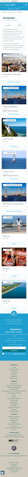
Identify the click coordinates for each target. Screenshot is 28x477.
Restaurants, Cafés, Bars (14, 81)
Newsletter (15, 471)
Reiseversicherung (14, 470)
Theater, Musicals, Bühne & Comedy (14, 436)
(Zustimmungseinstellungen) (14, 468)
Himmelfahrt (14, 406)
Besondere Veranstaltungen (14, 211)
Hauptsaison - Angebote (14, 398)
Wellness (14, 243)
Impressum (14, 464)
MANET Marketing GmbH (16, 323)
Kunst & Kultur (14, 146)
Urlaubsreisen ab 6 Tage (14, 393)
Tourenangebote (14, 389)
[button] (11, 5)
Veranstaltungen (14, 432)
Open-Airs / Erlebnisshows (14, 435)
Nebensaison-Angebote (14, 387)
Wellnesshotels (14, 378)
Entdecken (14, 414)
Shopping (14, 276)
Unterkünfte (14, 365)
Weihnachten (14, 400)
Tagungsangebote (14, 411)
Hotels (14, 367)
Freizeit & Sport (14, 179)
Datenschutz (14, 466)
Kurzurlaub (14, 383)
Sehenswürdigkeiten (14, 114)
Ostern (14, 394)
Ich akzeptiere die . (14, 353)
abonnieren (14, 350)
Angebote (14, 381)
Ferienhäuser (14, 373)
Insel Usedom (14, 1)
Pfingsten (14, 409)
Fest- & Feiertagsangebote (14, 385)
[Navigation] (26, 5)
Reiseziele (14, 308)
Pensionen (14, 371)
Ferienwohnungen (14, 369)
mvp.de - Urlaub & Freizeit (14, 321)
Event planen (14, 402)
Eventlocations (14, 404)
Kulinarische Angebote (14, 407)
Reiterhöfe (14, 376)
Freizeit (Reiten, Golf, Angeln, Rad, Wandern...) (14, 391)
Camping (14, 374)
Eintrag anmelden (14, 462)
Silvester (14, 396)
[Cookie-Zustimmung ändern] (2, 472)
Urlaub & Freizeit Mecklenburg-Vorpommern (14, 456)
